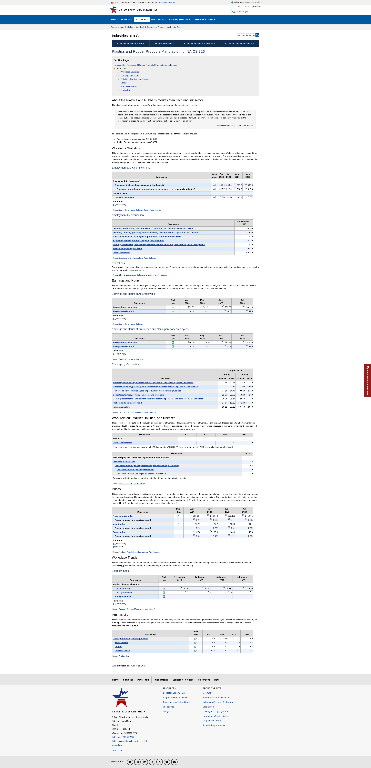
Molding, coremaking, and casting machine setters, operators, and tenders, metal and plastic (159, 244)
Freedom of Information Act (217, 697)
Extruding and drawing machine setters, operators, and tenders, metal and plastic (153, 228)
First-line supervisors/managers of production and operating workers (147, 236)
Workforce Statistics (130, 72)
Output (118, 646)
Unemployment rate (124, 197)
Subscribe (257, 7)
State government (123, 596)
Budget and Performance (174, 697)
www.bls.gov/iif (226, 447)
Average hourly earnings (125, 307)
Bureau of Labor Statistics (122, 27)
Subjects (128, 679)
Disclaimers (208, 706)
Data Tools (140, 27)
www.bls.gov (117, 745)
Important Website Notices (216, 715)
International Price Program (149, 552)
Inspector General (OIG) (174, 692)
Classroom (204, 679)
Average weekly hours (123, 311)
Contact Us (117, 750)
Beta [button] (210, 19)
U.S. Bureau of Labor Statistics (138, 9)
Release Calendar (245, 7)
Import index (119, 524)
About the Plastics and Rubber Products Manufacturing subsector (147, 65)
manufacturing (184, 105)
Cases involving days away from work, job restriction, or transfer (147, 465)
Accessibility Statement (215, 725)
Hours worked (121, 642)
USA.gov (166, 711)
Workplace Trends (129, 86)
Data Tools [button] (141, 19)
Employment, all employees (128, 185)
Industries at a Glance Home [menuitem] (130, 43)
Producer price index (123, 516)
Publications (161, 679)
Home (115, 679)
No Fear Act (168, 706)
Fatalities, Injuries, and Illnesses (135, 79)
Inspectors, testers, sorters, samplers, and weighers (138, 240)
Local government (124, 592)
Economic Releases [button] (178, 19)
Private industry (122, 588)
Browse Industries (163, 43)
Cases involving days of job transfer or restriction (141, 474)
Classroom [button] (198, 19)
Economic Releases (182, 679)
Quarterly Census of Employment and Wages (136, 609)
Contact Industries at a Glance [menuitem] (239, 43)
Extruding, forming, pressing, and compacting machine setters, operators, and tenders (155, 232)
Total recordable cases (124, 462)
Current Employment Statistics (131, 210)
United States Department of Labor (247, 2)
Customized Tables (155, 27)
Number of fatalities (122, 443)
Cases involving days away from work (135, 469)
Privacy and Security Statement (218, 702)
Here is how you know (163, 2)
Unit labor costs (122, 651)
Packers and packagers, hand (127, 248)
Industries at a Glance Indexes (198, 43)
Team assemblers (121, 253)
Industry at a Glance (174, 27)
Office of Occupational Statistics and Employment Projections (143, 275)
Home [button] (114, 19)
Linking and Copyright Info (216, 711)
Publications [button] (158, 19)
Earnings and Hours (130, 75)
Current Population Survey (153, 210)
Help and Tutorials (212, 720)
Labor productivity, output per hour (130, 638)
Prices (123, 83)
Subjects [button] (126, 19)
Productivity (126, 90)
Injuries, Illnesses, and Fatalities (131, 484)
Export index (119, 532)
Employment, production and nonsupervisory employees (145, 189)
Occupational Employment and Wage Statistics (137, 258)
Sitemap (207, 692)
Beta (217, 679)
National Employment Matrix (174, 267)
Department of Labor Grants (176, 702)
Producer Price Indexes (128, 552)
